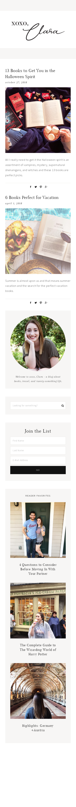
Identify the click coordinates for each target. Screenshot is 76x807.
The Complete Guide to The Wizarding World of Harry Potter (38, 649)
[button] (38, 5)
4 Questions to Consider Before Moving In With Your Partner (38, 569)
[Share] (30, 186)
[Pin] (40, 186)
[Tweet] (35, 186)
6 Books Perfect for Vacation (32, 197)
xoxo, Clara (38, 31)
